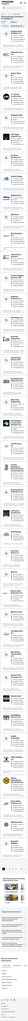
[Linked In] (1, 1000)
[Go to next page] (24, 869)
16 (21, 869)
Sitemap (3, 1014)
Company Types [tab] (6, 965)
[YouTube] (14, 1000)
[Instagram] (11, 1000)
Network (5, 4)
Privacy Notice (4, 1006)
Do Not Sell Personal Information (8, 1011)
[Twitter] (7, 1000)
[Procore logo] (8, 2)
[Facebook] (4, 1000)
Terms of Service (5, 1009)
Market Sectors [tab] (17, 965)
